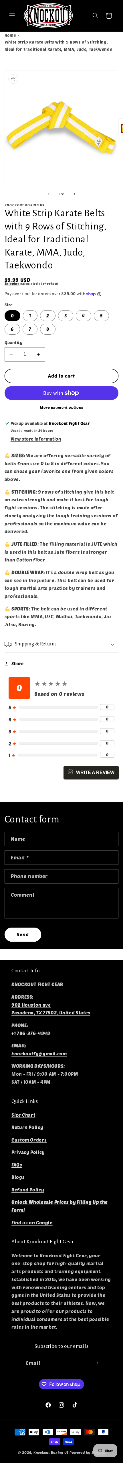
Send (23, 934)
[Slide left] (48, 194)
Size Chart (23, 1115)
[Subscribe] (96, 1363)
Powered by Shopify (87, 1452)
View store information (36, 438)
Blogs (18, 1177)
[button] (12, 15)
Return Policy (27, 1127)
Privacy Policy (28, 1152)
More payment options (61, 407)
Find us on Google (32, 1222)
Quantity (14, 342)
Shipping (12, 283)
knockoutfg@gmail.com (39, 1053)
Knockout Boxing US (51, 1452)
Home (10, 35)
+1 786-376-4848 (30, 1033)
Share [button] (17, 663)
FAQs (16, 1164)
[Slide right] (74, 194)
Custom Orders (29, 1139)
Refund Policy (27, 1189)
